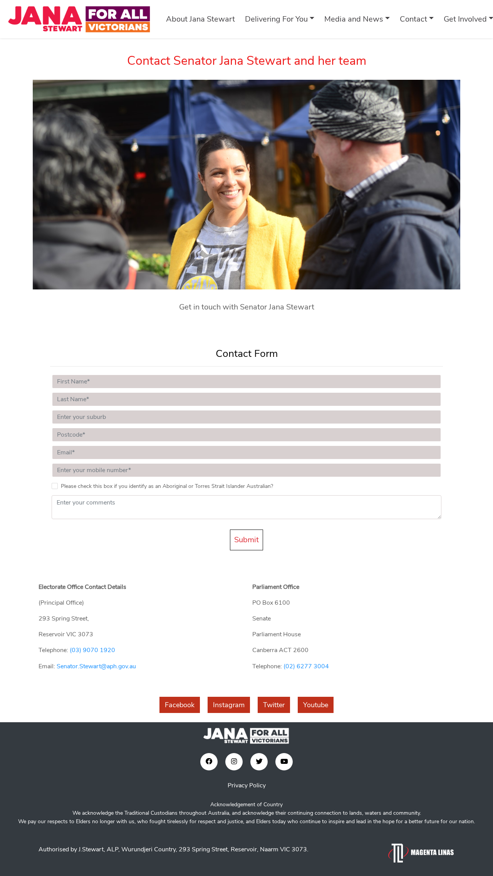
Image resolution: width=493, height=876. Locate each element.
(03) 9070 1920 (92, 650)
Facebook (180, 705)
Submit (246, 540)
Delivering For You (276, 19)
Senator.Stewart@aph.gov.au (96, 666)
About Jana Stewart (200, 19)
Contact (413, 19)
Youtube (315, 705)
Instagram (229, 705)
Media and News (353, 19)
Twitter (274, 705)
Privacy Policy (247, 785)
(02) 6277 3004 (306, 666)
